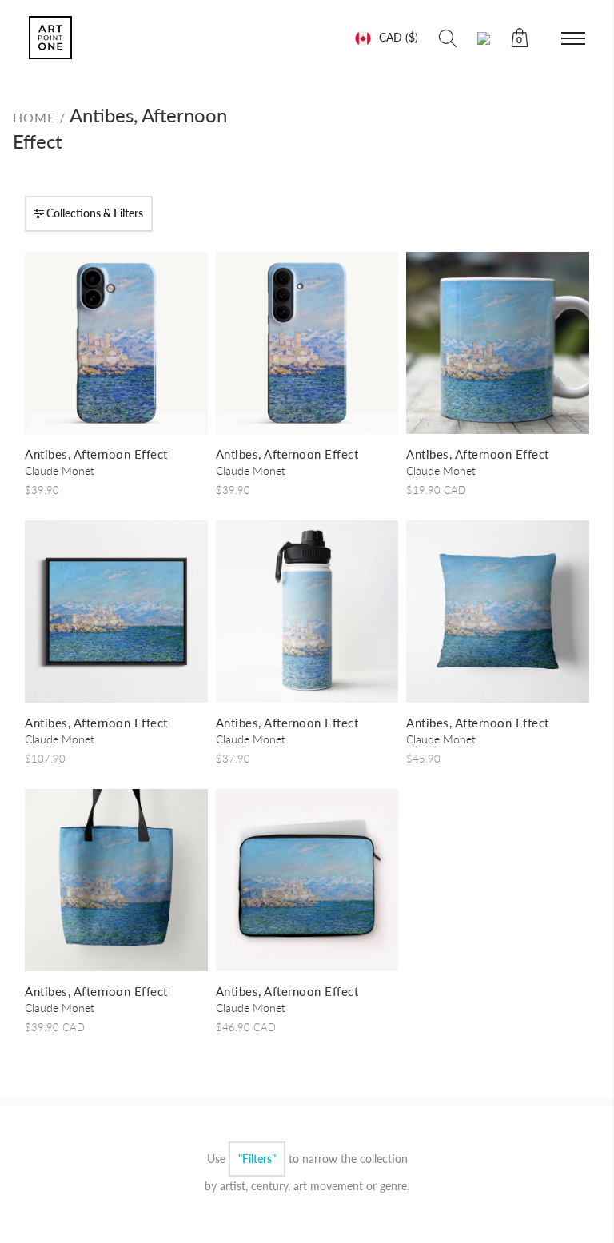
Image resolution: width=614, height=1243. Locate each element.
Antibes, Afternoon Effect (96, 454)
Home (36, 117)
